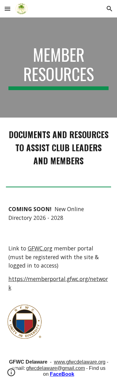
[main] (58, 67)
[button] (7, 8)
